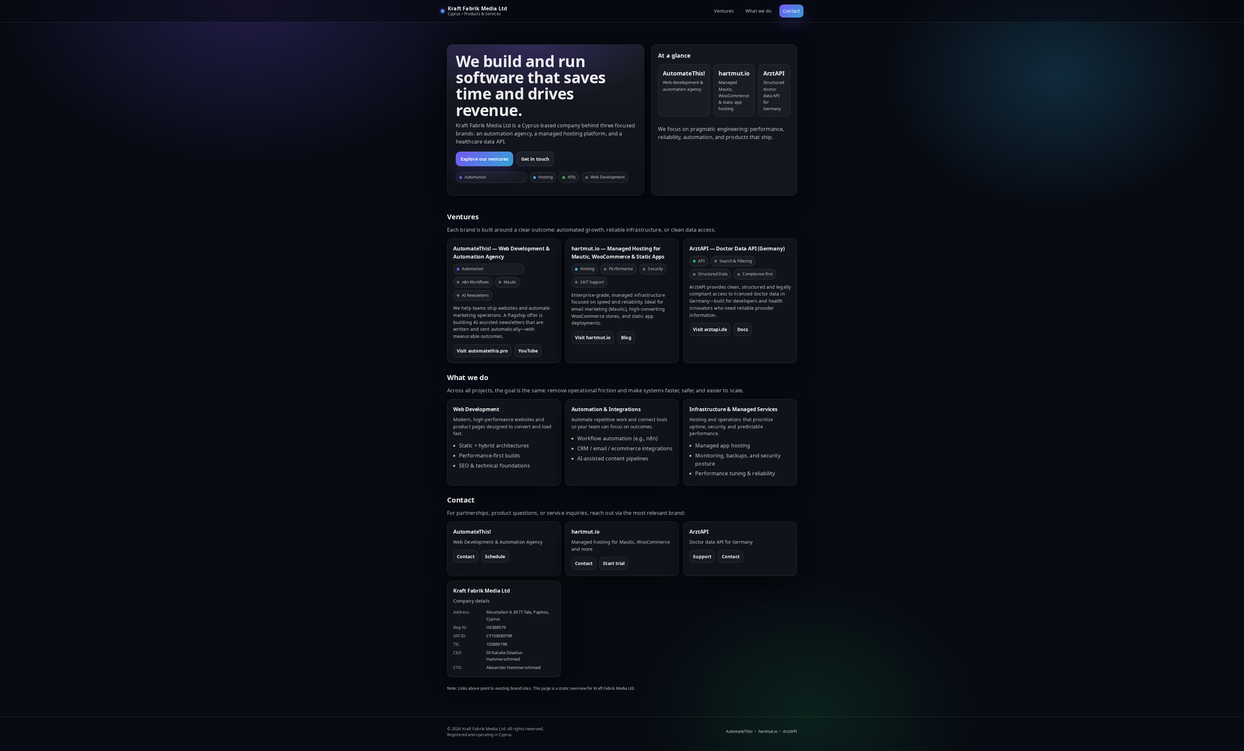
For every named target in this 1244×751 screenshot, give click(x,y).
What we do (758, 11)
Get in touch (535, 159)
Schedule (495, 556)
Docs (742, 329)
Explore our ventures (484, 159)
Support (702, 556)
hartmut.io (768, 731)
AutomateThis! (739, 731)
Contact (791, 11)
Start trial (614, 563)
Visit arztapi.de (710, 329)
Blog (626, 337)
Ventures (724, 11)
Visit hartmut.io (593, 337)
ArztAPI (790, 731)
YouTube (528, 351)
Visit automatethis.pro (482, 351)
